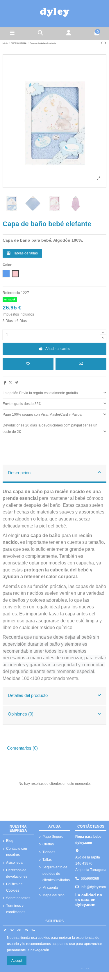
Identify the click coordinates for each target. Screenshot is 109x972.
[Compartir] (5, 383)
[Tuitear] (10, 383)
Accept (16, 961)
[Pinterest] (16, 383)
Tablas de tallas (25, 253)
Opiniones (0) (20, 714)
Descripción (19, 472)
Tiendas (48, 852)
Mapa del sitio (53, 895)
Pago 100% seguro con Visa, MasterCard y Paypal (43, 414)
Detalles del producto (28, 695)
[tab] (54, 393)
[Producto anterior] (102, 43)
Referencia (11, 293)
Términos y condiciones (15, 909)
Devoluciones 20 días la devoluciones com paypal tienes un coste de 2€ (50, 428)
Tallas (47, 860)
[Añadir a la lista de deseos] (28, 364)
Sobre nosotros (18, 898)
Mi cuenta (50, 888)
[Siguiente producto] (105, 43)
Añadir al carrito (57, 349)
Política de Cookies (14, 887)
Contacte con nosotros (16, 852)
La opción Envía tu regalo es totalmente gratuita (40, 393)
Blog (9, 841)
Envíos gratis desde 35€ (22, 404)
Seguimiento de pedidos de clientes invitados (56, 873)
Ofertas (48, 844)
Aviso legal (15, 863)
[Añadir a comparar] (81, 364)
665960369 (90, 879)
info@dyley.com (93, 887)
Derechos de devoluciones (16, 873)
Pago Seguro (52, 837)
